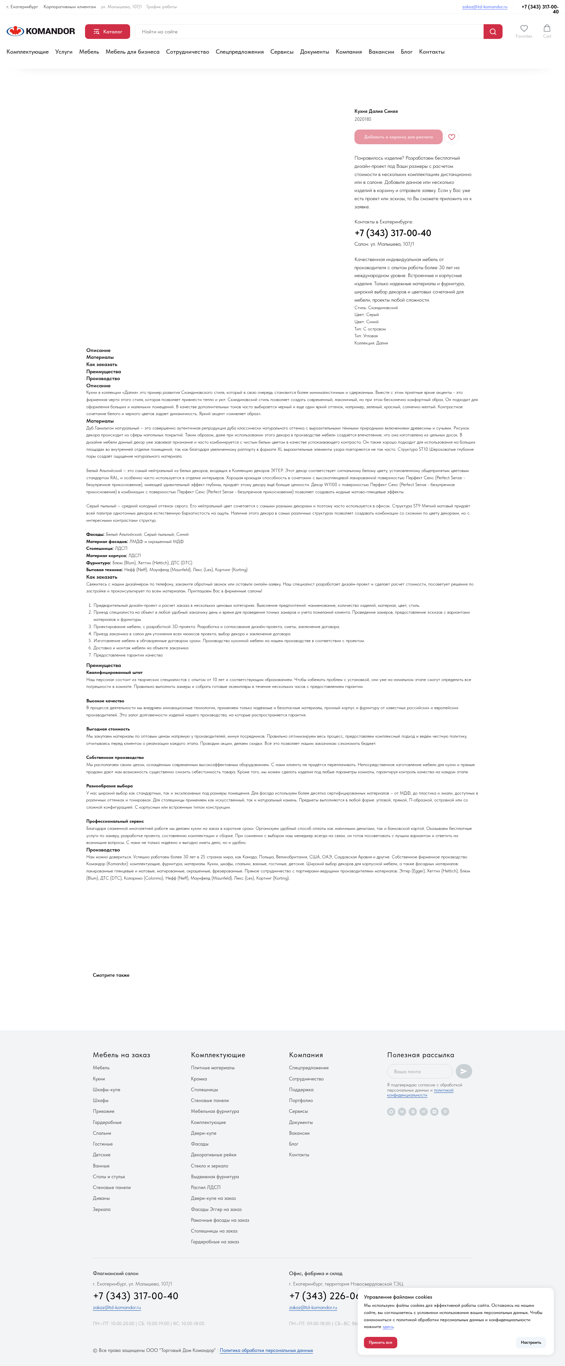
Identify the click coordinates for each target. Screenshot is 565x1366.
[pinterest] (445, 1112)
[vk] (402, 1112)
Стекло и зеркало (209, 1166)
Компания (349, 51)
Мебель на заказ (121, 1054)
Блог (407, 51)
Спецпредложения (240, 51)
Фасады (200, 1144)
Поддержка (301, 1090)
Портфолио (301, 1100)
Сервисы (282, 51)
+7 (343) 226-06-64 (333, 1296)
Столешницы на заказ (214, 1231)
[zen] (434, 1112)
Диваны (101, 1198)
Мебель (89, 51)
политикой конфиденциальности (420, 1092)
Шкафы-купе (106, 1090)
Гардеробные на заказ (215, 1242)
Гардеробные (107, 1122)
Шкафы (101, 1100)
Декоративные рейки (213, 1155)
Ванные (101, 1166)
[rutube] (423, 1112)
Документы (314, 51)
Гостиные (103, 1144)
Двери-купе (203, 1133)
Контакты (432, 51)
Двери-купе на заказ (213, 1198)
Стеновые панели (112, 1187)
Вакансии (381, 51)
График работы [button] (161, 6)
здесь (388, 1326)
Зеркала (102, 1209)
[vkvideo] (413, 1112)
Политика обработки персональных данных (266, 1350)
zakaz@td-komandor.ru (484, 6)
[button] (524, 31)
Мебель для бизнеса (133, 51)
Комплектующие (28, 51)
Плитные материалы (213, 1068)
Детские (102, 1155)
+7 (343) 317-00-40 (540, 9)
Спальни (102, 1133)
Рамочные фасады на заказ (220, 1220)
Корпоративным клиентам (69, 6)
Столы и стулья (109, 1177)
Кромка (199, 1079)
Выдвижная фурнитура (215, 1177)
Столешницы (204, 1090)
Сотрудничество (187, 51)
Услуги (64, 51)
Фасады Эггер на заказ (216, 1209)
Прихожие (103, 1111)
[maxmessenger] (391, 1112)
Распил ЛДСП (206, 1187)
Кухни (99, 1079)
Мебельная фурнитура (215, 1111)
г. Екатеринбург (22, 6)
